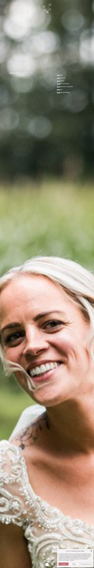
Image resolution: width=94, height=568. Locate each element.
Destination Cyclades (65, 86)
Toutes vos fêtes (63, 83)
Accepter (63, 564)
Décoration (61, 78)
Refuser (74, 564)
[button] (91, 551)
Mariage (60, 75)
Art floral (60, 81)
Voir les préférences (86, 564)
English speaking (63, 92)
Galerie (60, 89)
